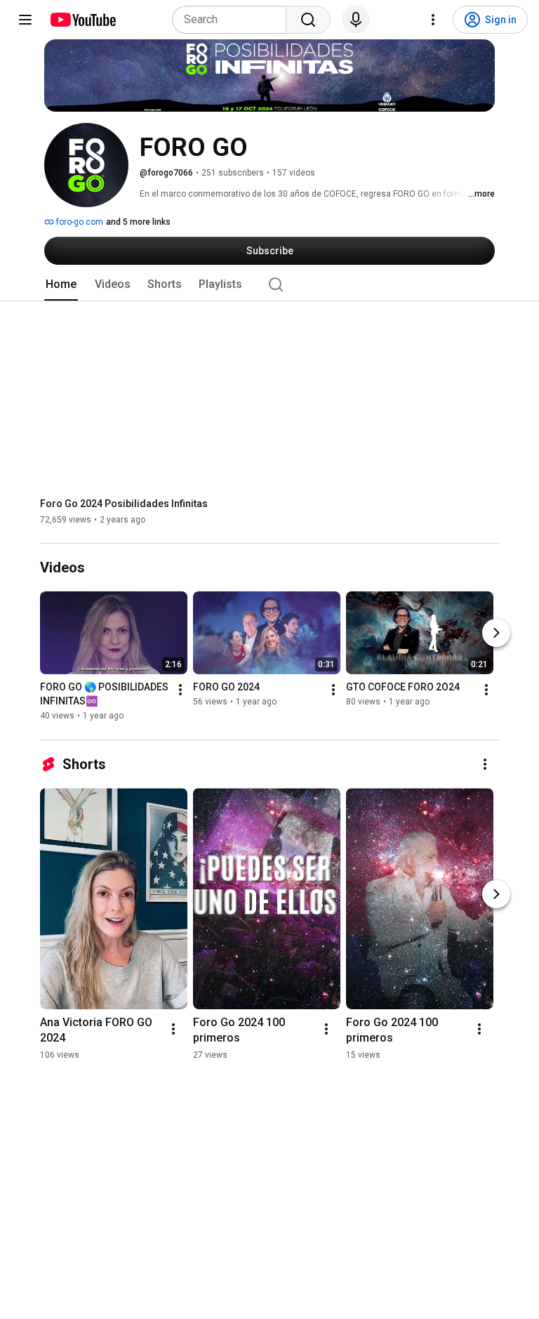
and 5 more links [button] (138, 222)
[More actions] (180, 690)
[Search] (308, 20)
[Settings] (433, 19)
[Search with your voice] (356, 20)
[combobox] (233, 19)
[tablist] (269, 284)
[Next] (496, 633)
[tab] (61, 284)
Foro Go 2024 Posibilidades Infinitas (124, 503)
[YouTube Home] (82, 19)
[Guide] (25, 19)
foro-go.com (78, 222)
